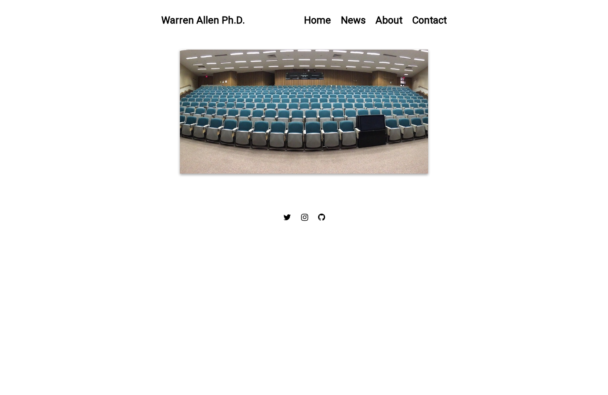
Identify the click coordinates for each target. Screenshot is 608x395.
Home (317, 20)
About (389, 20)
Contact (429, 20)
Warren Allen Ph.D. (203, 20)
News (353, 20)
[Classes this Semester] (304, 112)
